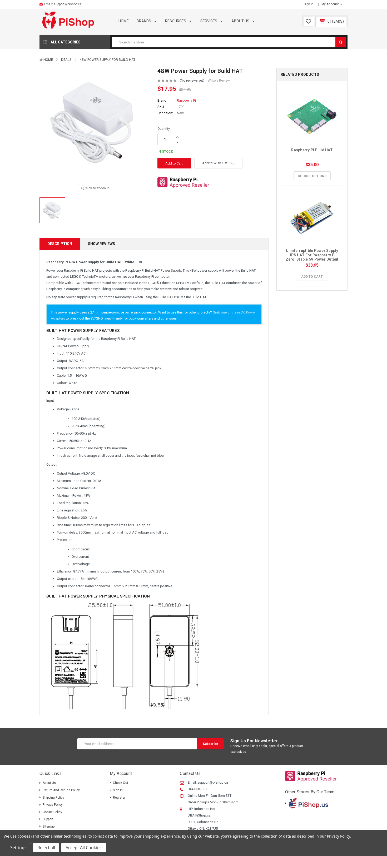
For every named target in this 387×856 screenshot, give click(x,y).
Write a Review (219, 80)
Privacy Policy (53, 805)
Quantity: (164, 129)
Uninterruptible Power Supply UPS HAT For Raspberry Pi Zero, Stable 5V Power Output (312, 255)
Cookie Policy (52, 812)
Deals (66, 60)
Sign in (309, 4)
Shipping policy (53, 797)
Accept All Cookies (84, 847)
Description (59, 244)
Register (119, 797)
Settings (18, 847)
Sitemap (48, 826)
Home (123, 21)
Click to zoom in (96, 188)
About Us (240, 21)
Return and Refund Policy (61, 790)
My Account (330, 4)
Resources (176, 21)
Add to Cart (312, 276)
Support (48, 819)
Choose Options (312, 176)
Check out (120, 783)
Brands (144, 21)
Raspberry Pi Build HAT (312, 150)
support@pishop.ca (68, 4)
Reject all (46, 847)
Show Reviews (101, 244)
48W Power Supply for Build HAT (107, 60)
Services (209, 21)
